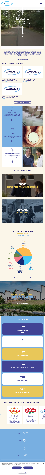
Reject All (17, 467)
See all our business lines (22, 303)
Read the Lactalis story (22, 59)
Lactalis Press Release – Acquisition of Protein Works (9, 80)
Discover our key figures (22, 277)
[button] (44, 414)
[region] (22, 468)
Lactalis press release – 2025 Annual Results (29, 80)
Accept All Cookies (28, 467)
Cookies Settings (22, 472)
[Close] (43, 463)
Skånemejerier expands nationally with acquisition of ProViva (11, 97)
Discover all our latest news (22, 102)
